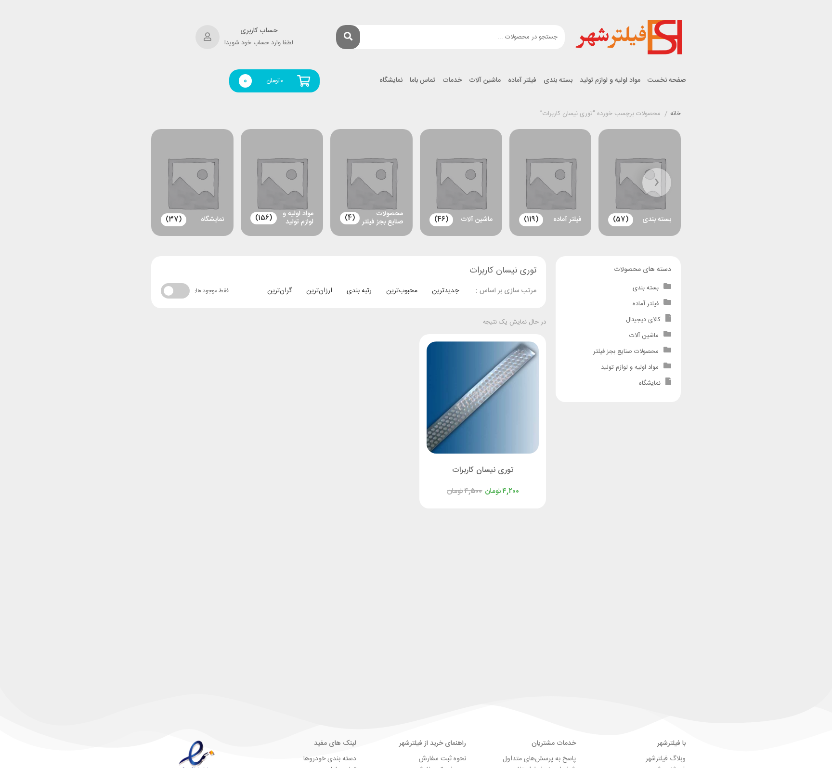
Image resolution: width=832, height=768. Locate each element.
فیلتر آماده (522, 81)
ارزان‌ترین (319, 291)
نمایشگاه (391, 81)
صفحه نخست (667, 81)
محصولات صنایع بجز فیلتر (626, 351)
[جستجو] (348, 37)
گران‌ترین (279, 291)
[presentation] (656, 182)
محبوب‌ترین (401, 291)
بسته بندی (558, 81)
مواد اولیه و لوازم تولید (610, 81)
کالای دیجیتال (643, 319)
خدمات (452, 81)
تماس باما (422, 81)
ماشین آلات (485, 81)
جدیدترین (445, 291)
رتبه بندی (359, 291)
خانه (675, 114)
